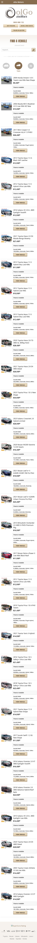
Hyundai (18, 939)
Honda (24, 939)
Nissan (11, 936)
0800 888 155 (18, 22)
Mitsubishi (24, 936)
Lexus (31, 936)
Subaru (17, 936)
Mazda (12, 939)
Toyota (5, 936)
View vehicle (20, 96)
